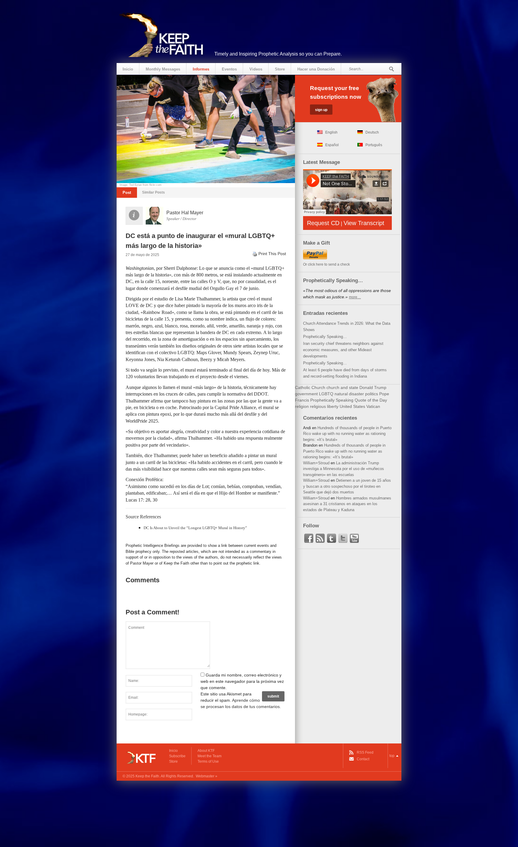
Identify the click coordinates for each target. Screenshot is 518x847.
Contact (363, 759)
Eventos (229, 69)
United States (352, 406)
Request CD (323, 223)
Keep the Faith (147, 776)
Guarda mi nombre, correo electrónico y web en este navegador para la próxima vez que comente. (242, 681)
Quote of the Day (371, 400)
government (306, 393)
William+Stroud (316, 463)
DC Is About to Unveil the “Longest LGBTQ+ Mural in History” (195, 528)
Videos (255, 69)
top (391, 756)
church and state (342, 387)
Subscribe (177, 756)
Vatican (373, 406)
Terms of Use (208, 761)
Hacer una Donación (316, 69)
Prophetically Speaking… (325, 336)
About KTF (206, 751)
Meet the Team (210, 756)
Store (280, 69)
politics (371, 393)
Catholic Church (310, 387)
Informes (201, 69)
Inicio (128, 69)
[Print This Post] (254, 253)
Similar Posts (153, 192)
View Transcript (364, 223)
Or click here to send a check (326, 264)
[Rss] (320, 538)
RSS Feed (365, 752)
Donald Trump (372, 387)
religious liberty (324, 406)
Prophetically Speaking (331, 400)
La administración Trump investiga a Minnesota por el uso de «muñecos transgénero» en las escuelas (343, 469)
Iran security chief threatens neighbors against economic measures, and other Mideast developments (343, 349)
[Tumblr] (331, 538)
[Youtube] (354, 538)
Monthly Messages (163, 69)
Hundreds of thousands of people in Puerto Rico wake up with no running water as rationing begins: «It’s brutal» (347, 434)
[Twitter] (343, 538)
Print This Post (272, 253)
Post (127, 192)
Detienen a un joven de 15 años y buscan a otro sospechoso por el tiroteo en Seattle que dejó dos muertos (347, 486)
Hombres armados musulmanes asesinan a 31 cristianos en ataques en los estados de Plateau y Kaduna (347, 504)
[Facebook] (309, 538)
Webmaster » (206, 776)
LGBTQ (326, 393)
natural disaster (349, 393)
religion (302, 406)
